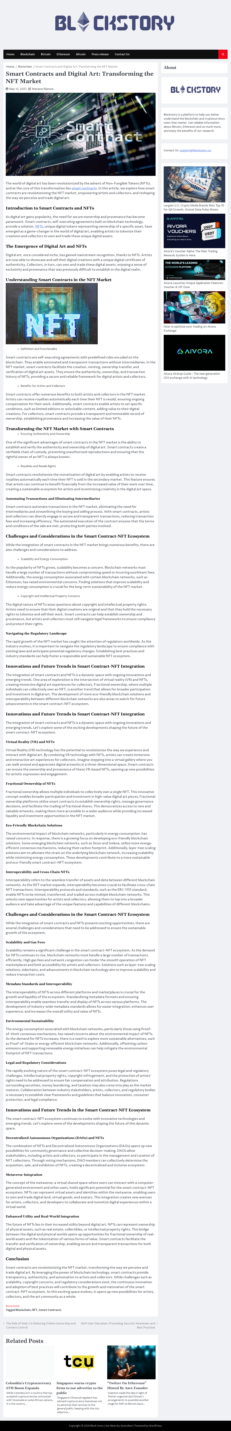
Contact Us (122, 54)
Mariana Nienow (43, 89)
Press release (100, 54)
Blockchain (27, 54)
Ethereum (63, 54)
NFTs (39, 226)
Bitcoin (46, 54)
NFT (34, 1310)
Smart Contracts (50, 1310)
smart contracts (84, 188)
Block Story (97, 1425)
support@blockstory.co (195, 151)
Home (10, 54)
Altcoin (81, 54)
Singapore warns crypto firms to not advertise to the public (79, 1388)
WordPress (155, 1425)
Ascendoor (126, 1425)
